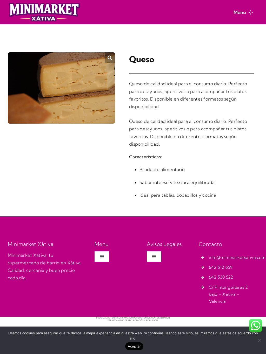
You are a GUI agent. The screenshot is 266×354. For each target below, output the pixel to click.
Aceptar (134, 346)
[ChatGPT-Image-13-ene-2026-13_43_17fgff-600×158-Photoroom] (44, 5)
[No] (259, 340)
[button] (110, 57)
